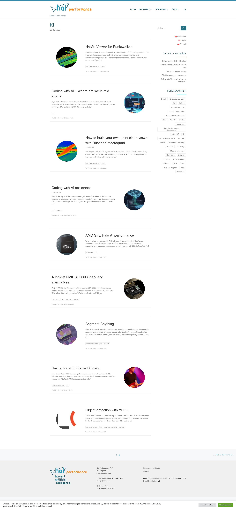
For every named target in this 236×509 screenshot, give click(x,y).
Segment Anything (99, 323)
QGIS (174, 163)
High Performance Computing (171, 129)
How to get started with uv (176, 71)
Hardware (180, 124)
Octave (181, 155)
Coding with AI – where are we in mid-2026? (173, 80)
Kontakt (146, 471)
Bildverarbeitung (177, 99)
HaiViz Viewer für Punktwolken (109, 46)
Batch (163, 99)
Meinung (180, 147)
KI (183, 134)
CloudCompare (177, 107)
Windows (180, 172)
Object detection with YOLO (106, 409)
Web (182, 168)
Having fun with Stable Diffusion (76, 367)
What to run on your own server (174, 75)
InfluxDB (175, 134)
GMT (164, 120)
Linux (162, 143)
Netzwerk (170, 155)
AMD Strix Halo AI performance (109, 235)
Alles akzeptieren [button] (225, 505)
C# (174, 103)
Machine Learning (176, 143)
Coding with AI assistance (72, 187)
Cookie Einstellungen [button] (207, 505)
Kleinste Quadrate (167, 138)
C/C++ (181, 103)
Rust (182, 163)
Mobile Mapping (177, 151)
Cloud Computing (176, 111)
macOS (170, 147)
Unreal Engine (170, 168)
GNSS (173, 120)
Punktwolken (178, 159)
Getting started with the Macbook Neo (173, 66)
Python (165, 163)
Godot (181, 120)
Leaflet (181, 138)
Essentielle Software (175, 116)
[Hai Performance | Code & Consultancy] (71, 7)
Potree (167, 159)
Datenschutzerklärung (151, 468)
